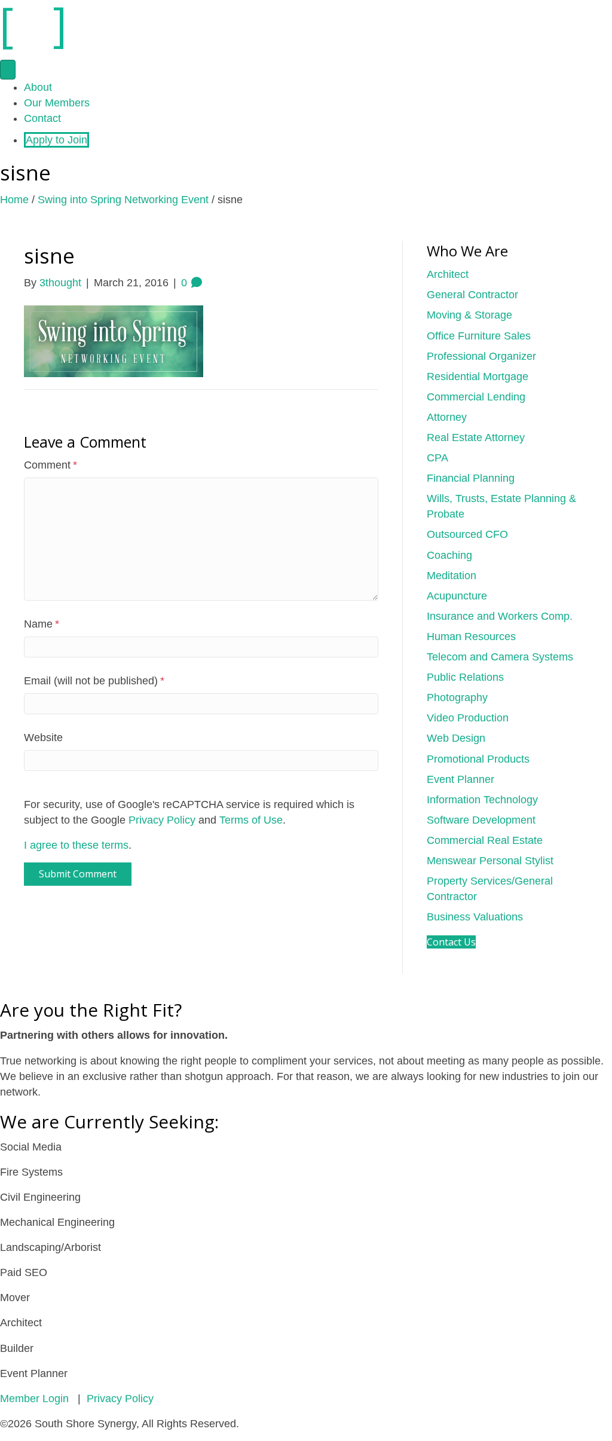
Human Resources (471, 637)
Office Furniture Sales (479, 336)
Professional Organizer (481, 356)
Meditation (451, 576)
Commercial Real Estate (485, 840)
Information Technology (482, 800)
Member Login (34, 1399)
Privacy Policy (161, 820)
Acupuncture (457, 596)
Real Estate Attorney (476, 437)
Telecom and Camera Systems (500, 657)
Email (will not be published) (94, 681)
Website (43, 738)
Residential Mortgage (477, 377)
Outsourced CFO (467, 534)
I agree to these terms (76, 845)
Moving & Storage (469, 315)
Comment (50, 465)
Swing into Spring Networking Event (123, 200)
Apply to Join (56, 140)
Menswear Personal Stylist (490, 861)
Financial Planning (471, 478)
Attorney (447, 417)
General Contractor (472, 295)
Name (41, 624)
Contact (42, 118)
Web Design (456, 738)
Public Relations (465, 677)
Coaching (449, 555)
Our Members (57, 103)
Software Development (481, 820)
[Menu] (8, 69)
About (38, 87)
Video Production (468, 718)
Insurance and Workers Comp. (500, 616)
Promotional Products (478, 759)
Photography (457, 697)
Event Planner (460, 779)
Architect (448, 274)
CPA (437, 458)
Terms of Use (251, 820)
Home (14, 200)
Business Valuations (475, 917)
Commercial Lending (476, 397)
